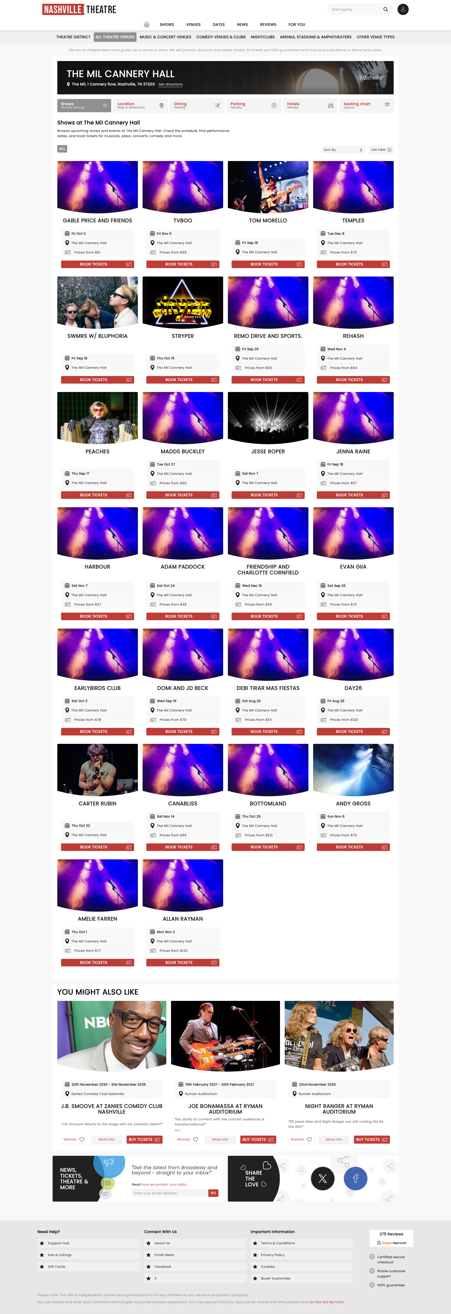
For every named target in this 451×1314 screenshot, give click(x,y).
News (242, 24)
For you (297, 24)
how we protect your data (164, 1184)
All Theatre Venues (115, 37)
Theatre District (73, 37)
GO (213, 1193)
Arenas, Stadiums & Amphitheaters (316, 37)
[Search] (387, 9)
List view (378, 149)
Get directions (171, 84)
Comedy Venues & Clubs (221, 37)
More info (107, 1139)
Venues (193, 24)
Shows (167, 24)
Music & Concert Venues (165, 37)
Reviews (268, 24)
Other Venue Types (376, 37)
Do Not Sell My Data (326, 1302)
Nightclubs (263, 37)
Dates (219, 24)
